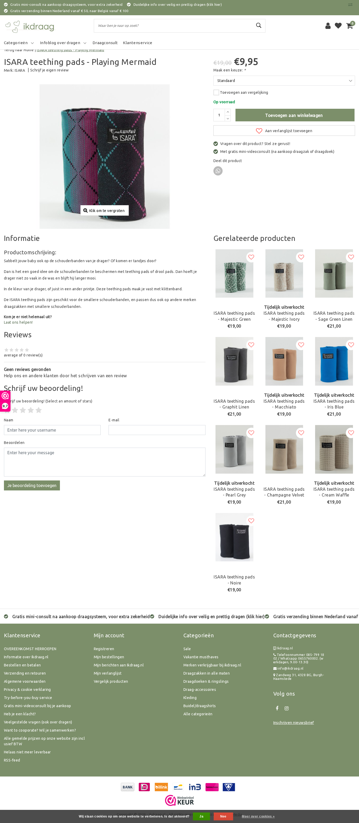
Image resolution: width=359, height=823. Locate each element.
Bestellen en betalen (22, 665)
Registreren (104, 649)
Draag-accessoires (199, 689)
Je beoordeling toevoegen (32, 485)
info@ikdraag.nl (290, 668)
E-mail (114, 420)
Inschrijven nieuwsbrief (293, 723)
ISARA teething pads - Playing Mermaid (70, 50)
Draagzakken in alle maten (206, 673)
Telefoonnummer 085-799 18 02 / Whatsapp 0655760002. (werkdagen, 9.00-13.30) (298, 658)
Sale (187, 649)
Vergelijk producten (111, 681)
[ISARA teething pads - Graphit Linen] (234, 361)
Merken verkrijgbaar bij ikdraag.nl (212, 665)
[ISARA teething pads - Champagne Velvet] (284, 449)
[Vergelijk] (351, 4)
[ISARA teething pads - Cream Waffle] (334, 449)
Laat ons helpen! (18, 322)
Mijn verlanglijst (108, 673)
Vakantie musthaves (201, 657)
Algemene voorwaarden (25, 681)
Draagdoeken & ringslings (206, 681)
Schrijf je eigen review (49, 70)
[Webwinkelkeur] (179, 800)
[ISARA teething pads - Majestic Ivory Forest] (284, 273)
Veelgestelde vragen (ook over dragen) (38, 722)
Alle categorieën (198, 714)
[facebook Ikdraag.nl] (277, 708)
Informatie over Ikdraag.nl (26, 657)
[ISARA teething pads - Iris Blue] (334, 361)
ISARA (20, 70)
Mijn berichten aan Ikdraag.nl (119, 665)
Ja (201, 816)
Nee (223, 816)
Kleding (190, 698)
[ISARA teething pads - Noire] (234, 537)
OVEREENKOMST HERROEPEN (30, 649)
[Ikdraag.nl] (30, 26)
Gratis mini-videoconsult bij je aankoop (37, 706)
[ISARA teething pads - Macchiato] (284, 361)
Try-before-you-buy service (28, 698)
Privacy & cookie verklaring (27, 689)
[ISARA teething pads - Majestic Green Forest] (234, 273)
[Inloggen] (328, 25)
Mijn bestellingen (109, 657)
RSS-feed (12, 760)
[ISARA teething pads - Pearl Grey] (234, 449)
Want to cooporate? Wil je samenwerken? (40, 730)
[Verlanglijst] (338, 25)
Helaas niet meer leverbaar (27, 752)
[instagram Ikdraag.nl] (287, 708)
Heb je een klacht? (20, 714)
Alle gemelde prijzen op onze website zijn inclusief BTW (44, 741)
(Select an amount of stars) (48, 401)
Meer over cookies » (258, 816)
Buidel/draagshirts (199, 706)
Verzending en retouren (25, 673)
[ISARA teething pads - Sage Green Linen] (334, 273)
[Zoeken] (259, 25)
